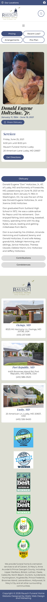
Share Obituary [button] (14, 122)
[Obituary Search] (41, 13)
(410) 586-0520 (23, 377)
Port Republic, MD (24, 367)
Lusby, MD (23, 409)
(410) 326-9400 (23, 419)
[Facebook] (44, 2)
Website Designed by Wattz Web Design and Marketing (23, 597)
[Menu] (23, 26)
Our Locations (12, 2)
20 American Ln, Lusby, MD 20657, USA (23, 415)
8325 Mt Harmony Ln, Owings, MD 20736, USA (23, 330)
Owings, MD (23, 325)
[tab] (23, 179)
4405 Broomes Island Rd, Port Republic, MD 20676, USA (23, 372)
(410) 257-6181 (23, 335)
